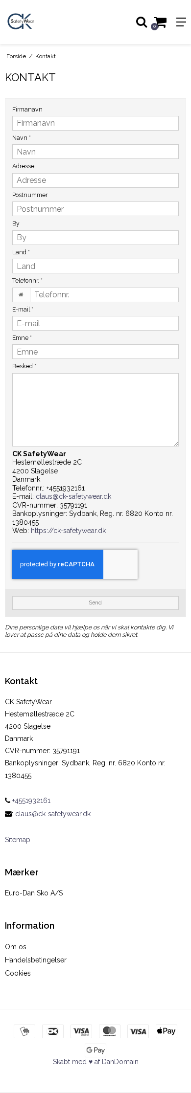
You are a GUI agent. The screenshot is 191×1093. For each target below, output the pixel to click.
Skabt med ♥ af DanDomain (96, 1062)
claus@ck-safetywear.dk (73, 496)
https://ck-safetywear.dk (68, 531)
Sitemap (17, 840)
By (16, 223)
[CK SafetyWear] (48, 22)
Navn (21, 137)
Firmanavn (27, 109)
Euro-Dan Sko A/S (34, 893)
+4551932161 (30, 800)
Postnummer (30, 195)
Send (95, 602)
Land (21, 252)
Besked (24, 366)
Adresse (23, 166)
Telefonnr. (27, 280)
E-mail (22, 309)
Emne (22, 337)
